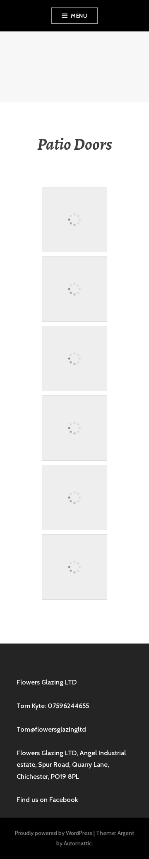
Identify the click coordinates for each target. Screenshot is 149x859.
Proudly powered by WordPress (53, 833)
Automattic (78, 843)
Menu (79, 15)
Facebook (63, 800)
